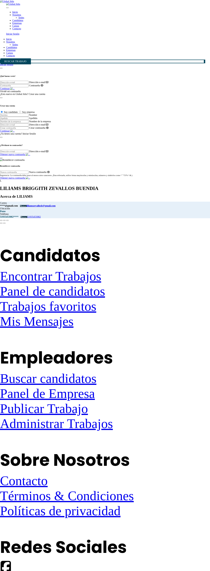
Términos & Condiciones (67, 496)
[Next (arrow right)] (4, 223)
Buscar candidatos (48, 378)
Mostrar (23, 206)
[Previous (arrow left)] (1, 223)
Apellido (33, 118)
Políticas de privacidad (60, 511)
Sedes (21, 17)
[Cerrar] (1, 68)
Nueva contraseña (37, 172)
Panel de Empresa (47, 393)
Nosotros (16, 15)
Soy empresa (28, 112)
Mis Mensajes (36, 321)
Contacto (16, 28)
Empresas (17, 23)
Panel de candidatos (52, 291)
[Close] (7, 7)
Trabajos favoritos (48, 306)
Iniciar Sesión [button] (12, 34)
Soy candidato (11, 112)
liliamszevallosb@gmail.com (41, 205)
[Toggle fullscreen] (4, 220)
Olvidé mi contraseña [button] (10, 91)
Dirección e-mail (37, 82)
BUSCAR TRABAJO (15, 61)
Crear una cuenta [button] (37, 94)
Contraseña (34, 85)
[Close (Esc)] (1, 220)
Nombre (33, 115)
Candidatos (17, 20)
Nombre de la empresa (40, 121)
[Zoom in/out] (7, 220)
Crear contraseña (37, 128)
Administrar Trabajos (56, 423)
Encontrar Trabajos (50, 276)
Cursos (15, 26)
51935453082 (34, 216)
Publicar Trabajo (44, 408)
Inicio (15, 12)
